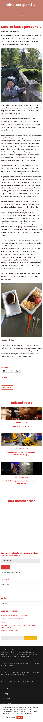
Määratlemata (7, 387)
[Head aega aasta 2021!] (21, 413)
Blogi (6, 694)
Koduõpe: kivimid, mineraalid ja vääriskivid (15, 616)
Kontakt (8, 704)
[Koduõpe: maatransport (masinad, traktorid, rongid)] (21, 439)
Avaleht (7, 689)
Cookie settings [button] (9, 717)
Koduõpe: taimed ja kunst (9, 631)
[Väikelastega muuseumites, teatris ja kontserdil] (21, 467)
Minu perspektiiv (20, 4)
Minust (7, 699)
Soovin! (5, 567)
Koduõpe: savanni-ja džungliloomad (13, 619)
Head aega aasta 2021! (21, 426)
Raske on (4, 622)
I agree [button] (20, 717)
